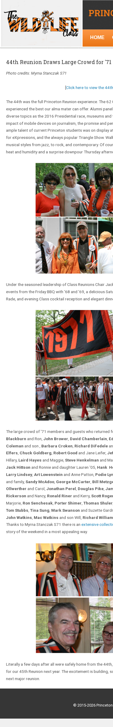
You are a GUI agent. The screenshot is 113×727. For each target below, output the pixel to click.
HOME (97, 37)
